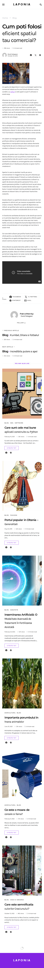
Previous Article (11, 330)
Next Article (7, 347)
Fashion (13, 515)
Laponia (22, 4)
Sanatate (14, 610)
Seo (11, 423)
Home (5, 18)
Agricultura (10, 713)
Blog (14, 18)
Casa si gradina (17, 900)
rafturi (12, 92)
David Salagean (13, 54)
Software (19, 423)
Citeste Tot (11, 448)
